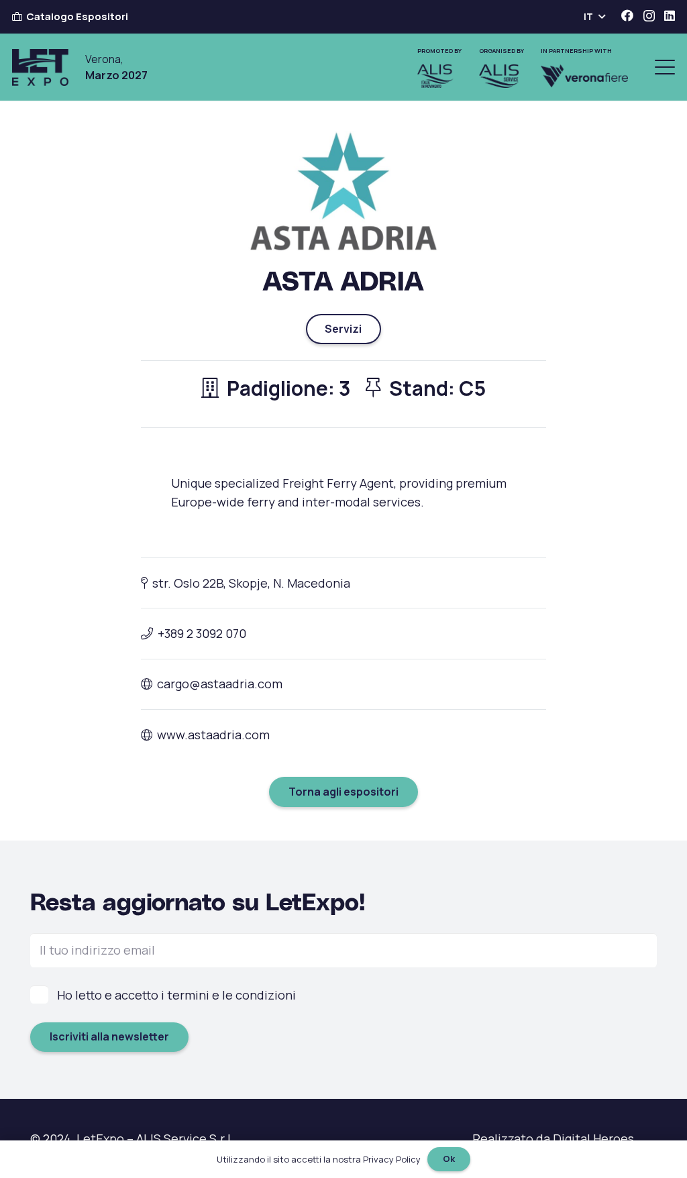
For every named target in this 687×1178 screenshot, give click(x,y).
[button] (594, 16)
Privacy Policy (392, 1159)
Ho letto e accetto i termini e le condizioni (176, 995)
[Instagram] (649, 16)
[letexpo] (40, 67)
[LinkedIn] (669, 15)
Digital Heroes (593, 1138)
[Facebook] (627, 15)
